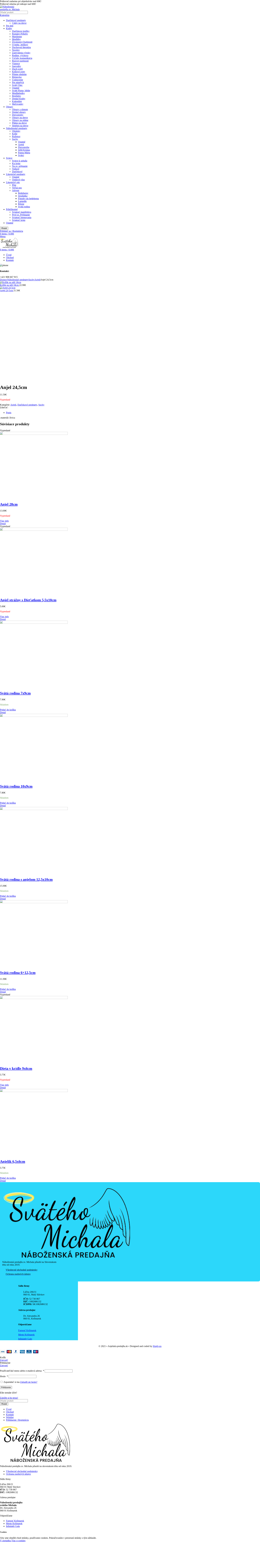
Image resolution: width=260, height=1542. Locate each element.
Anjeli (21, 144)
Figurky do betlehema (28, 198)
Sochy (15, 139)
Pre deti (9, 25)
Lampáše (22, 201)
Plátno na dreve (19, 123)
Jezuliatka (22, 196)
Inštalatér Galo (13, 1526)
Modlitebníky (18, 93)
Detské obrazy (19, 112)
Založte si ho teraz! (9, 1397)
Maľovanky (17, 104)
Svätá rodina (24, 206)
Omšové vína (18, 179)
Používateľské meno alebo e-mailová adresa (22, 1371)
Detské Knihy (18, 98)
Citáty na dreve (19, 23)
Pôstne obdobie (19, 74)
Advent (15, 190)
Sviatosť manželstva (21, 212)
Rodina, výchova (20, 55)
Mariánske (17, 36)
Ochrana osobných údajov (18, 1474)
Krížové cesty (18, 71)
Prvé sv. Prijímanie (21, 214)
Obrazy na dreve (20, 117)
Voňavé (15, 169)
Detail (3, 523)
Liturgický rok (13, 182)
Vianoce (16, 63)
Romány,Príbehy (20, 34)
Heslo (4, 1376)
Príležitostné (12, 209)
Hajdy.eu (157, 1346)
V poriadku (5, 1540)
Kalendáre (17, 101)
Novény (16, 50)
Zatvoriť (4, 1360)
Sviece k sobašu (19, 160)
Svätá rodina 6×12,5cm (18, 973)
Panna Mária (24, 152)
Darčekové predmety (16, 20)
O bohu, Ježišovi (20, 44)
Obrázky (16, 131)
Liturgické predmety (15, 174)
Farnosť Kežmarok (15, 1521)
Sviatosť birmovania (21, 217)
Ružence (16, 136)
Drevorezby (17, 115)
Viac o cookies (18, 1540)
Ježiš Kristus (24, 150)
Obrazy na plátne (20, 120)
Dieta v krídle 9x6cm (16, 1068)
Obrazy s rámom (20, 109)
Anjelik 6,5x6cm (12, 1161)
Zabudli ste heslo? (28, 1382)
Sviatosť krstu (18, 220)
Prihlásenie (6, 1387)
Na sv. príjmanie (20, 166)
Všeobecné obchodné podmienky (22, 1471)
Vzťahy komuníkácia (22, 58)
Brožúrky (16, 96)
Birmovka (17, 77)
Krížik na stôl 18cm (9, 285)
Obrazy (9, 106)
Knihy (9, 28)
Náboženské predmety (16, 128)
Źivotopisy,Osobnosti (22, 42)
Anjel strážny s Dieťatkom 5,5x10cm (28, 600)
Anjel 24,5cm (7, 290)
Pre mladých (18, 82)
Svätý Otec (17, 85)
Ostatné (15, 88)
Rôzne (21, 204)
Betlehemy (23, 193)
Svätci (21, 155)
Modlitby (16, 39)
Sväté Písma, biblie (21, 90)
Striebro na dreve (20, 125)
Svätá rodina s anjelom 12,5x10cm (26, 879)
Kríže (14, 133)
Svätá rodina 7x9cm (15, 693)
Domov (3, 279)
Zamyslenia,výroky (21, 52)
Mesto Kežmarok (14, 1523)
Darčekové (17, 171)
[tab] (133, 412)
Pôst (14, 185)
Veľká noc (17, 187)
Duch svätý (17, 69)
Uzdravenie (17, 79)
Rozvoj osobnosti (20, 61)
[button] (8, 709)
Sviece (9, 158)
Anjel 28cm (9, 504)
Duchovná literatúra (21, 47)
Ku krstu (16, 163)
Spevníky (16, 66)
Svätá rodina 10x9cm (16, 786)
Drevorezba (23, 147)
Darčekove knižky (20, 31)
